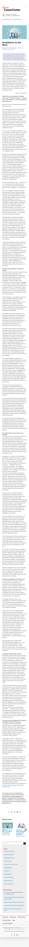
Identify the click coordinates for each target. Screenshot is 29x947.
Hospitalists (4, 49)
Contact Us (13, 917)
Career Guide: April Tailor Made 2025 (14, 905)
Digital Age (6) (8, 867)
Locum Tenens (11, 49)
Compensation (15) (9, 858)
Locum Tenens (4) (9, 877)
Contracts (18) (8, 861)
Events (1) (7, 870)
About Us (5, 917)
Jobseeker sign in (7, 19)
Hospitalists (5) (8, 874)
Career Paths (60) (9, 854)
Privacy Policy (7, 920)
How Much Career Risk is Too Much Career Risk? (7, 831)
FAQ (13, 920)
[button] (3, 830)
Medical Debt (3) (8, 880)
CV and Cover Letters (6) (10, 864)
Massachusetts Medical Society (17, 929)
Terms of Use (21, 917)
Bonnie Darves (8, 104)
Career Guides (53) (9, 851)
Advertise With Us (8, 923)
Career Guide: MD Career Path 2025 (13, 902)
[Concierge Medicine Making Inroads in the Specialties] (21, 823)
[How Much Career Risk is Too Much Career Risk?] (7, 823)
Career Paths (20, 48)
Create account (17, 19)
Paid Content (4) (8, 883)
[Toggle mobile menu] (26, 7)
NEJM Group (22, 927)
